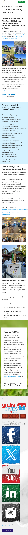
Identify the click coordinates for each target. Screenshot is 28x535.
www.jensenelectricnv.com (9, 90)
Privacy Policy (16, 524)
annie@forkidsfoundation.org (12, 376)
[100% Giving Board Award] (14, 418)
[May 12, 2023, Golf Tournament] (7, 47)
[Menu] (26, 2)
